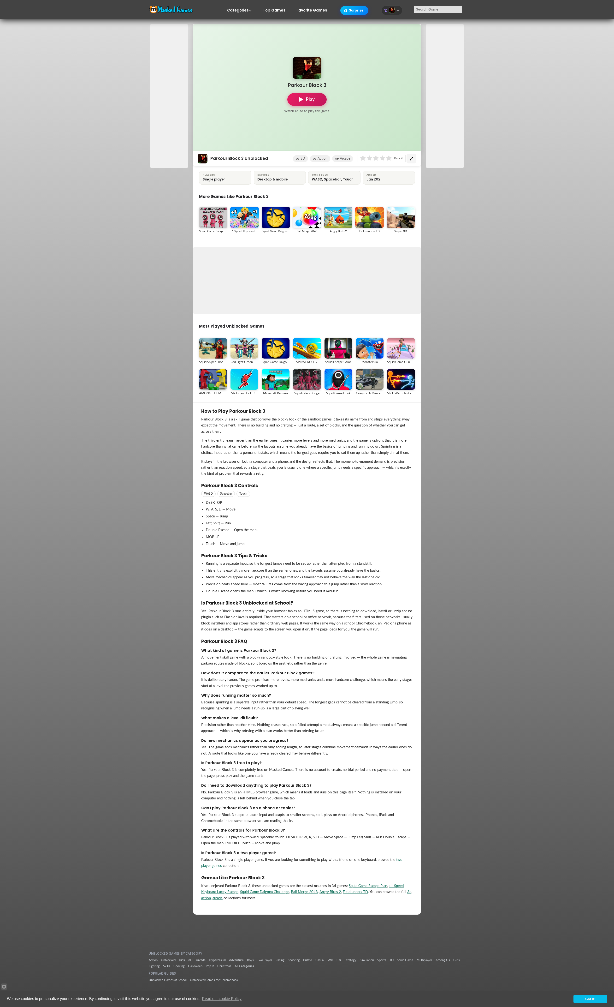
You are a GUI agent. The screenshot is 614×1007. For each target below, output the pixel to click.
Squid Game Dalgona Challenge (264, 892)
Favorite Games (311, 10)
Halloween (195, 966)
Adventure (236, 960)
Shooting (294, 960)
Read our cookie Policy (222, 999)
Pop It (210, 966)
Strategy (350, 960)
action (206, 898)
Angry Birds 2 (330, 892)
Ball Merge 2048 (304, 892)
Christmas (224, 966)
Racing (280, 960)
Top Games (274, 10)
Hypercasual (217, 960)
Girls (456, 960)
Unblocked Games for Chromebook (214, 980)
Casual (319, 960)
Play (310, 99)
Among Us (443, 960)
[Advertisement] (169, 96)
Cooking (179, 966)
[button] (391, 10)
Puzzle (307, 960)
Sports (381, 960)
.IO (392, 960)
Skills (166, 966)
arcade (218, 898)
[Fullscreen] (411, 158)
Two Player (264, 960)
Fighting (154, 966)
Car (339, 960)
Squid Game (405, 960)
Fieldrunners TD (355, 892)
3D (303, 158)
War (330, 960)
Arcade (345, 158)
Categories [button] (238, 10)
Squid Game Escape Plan (368, 886)
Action (322, 158)
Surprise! (356, 10)
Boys (250, 960)
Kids (182, 960)
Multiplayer (424, 960)
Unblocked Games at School (168, 980)
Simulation (367, 960)
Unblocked (168, 960)
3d (409, 892)
